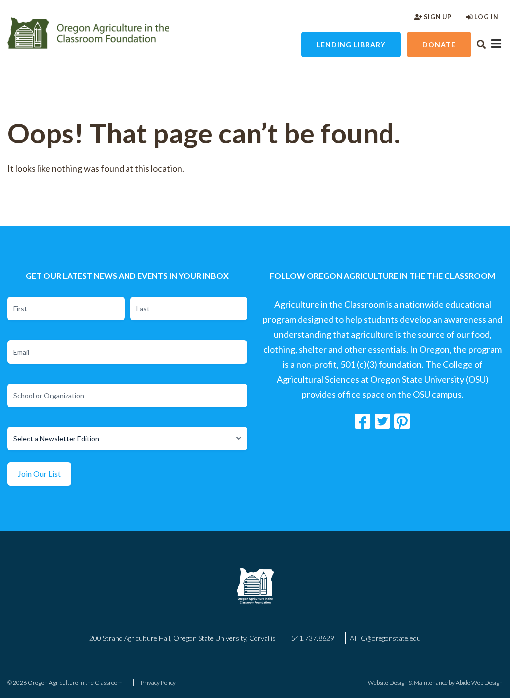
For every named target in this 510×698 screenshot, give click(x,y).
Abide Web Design (479, 682)
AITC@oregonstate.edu (385, 638)
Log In (485, 17)
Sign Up (437, 17)
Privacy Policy (158, 682)
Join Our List (39, 473)
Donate (439, 44)
